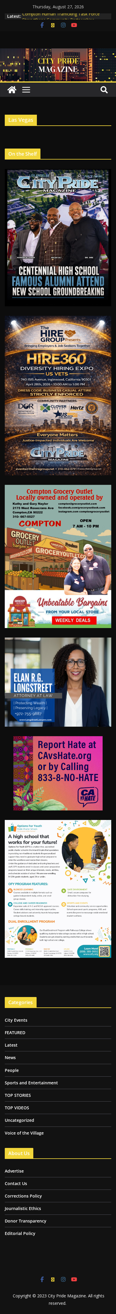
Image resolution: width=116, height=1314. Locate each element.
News (10, 1057)
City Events (16, 1020)
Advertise (14, 1171)
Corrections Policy (23, 1196)
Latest (11, 1045)
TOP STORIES (18, 1095)
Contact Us (16, 1183)
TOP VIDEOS (17, 1107)
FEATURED (15, 1032)
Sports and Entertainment (31, 1083)
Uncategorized (19, 1120)
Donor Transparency (25, 1221)
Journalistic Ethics (23, 1208)
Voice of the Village (24, 1133)
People (12, 1070)
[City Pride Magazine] (58, 52)
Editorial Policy (20, 1233)
